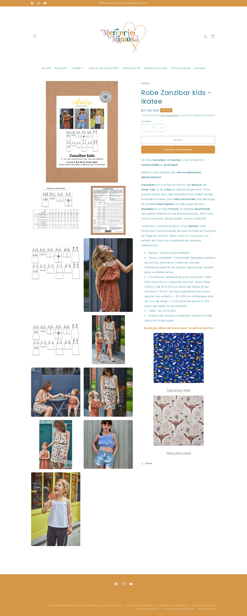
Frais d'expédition (169, 115)
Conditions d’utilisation (203, 605)
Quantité (146, 121)
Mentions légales (207, 608)
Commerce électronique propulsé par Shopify (99, 605)
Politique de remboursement (141, 605)
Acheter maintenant (178, 149)
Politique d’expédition (147, 608)
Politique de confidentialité (173, 605)
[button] (34, 36)
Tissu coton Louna (178, 453)
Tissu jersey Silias (178, 390)
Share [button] (148, 463)
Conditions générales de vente (178, 608)
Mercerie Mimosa (66, 605)
